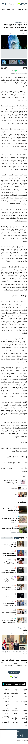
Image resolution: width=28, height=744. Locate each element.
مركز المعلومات (5, 709)
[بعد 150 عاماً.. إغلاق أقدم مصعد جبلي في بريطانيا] (23, 529)
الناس (13, 543)
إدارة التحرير (5, 716)
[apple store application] (20, 684)
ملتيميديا (15, 696)
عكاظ (24, 22)
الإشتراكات (5, 722)
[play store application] (8, 684)
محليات (19, 9)
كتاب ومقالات (11, 560)
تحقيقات (15, 705)
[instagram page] (18, 731)
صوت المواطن (24, 709)
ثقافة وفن (12, 577)
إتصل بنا (15, 722)
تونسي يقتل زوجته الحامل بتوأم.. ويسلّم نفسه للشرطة (10, 510)
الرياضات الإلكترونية (5, 697)
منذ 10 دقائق (15, 522)
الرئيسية (24, 9)
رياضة (25, 693)
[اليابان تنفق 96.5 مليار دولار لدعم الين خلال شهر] (23, 519)
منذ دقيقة (16, 513)
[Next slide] (3, 46)
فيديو (3, 9)
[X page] (22, 731)
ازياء (16, 701)
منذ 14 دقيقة (15, 532)
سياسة (13, 9)
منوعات (16, 507)
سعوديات (24, 701)
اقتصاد (8, 9)
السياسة (13, 601)
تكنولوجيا (6, 705)
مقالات (25, 696)
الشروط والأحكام (24, 717)
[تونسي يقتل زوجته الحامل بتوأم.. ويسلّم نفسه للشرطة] (23, 510)
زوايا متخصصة (18, 22)
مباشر (7, 713)
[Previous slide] (24, 46)
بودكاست (15, 713)
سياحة (7, 701)
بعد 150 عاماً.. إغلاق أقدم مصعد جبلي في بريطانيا (10, 529)
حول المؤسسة (15, 717)
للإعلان (25, 722)
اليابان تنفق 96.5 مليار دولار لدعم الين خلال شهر (10, 519)
